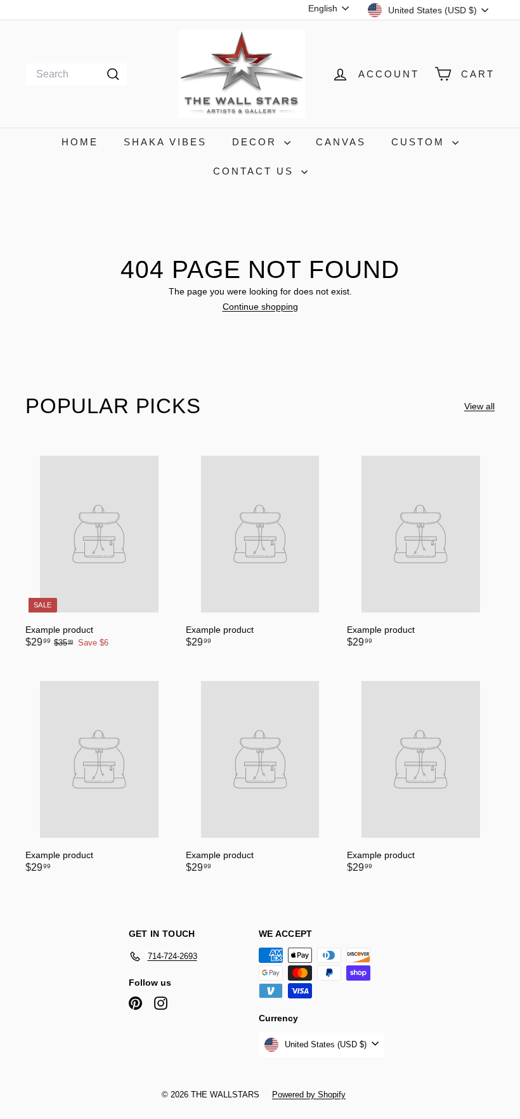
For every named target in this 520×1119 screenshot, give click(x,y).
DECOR (256, 141)
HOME (80, 141)
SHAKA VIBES (165, 141)
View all (479, 406)
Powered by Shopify (309, 1094)
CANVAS (341, 141)
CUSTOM (420, 141)
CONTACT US (255, 171)
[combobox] (76, 74)
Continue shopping (260, 306)
